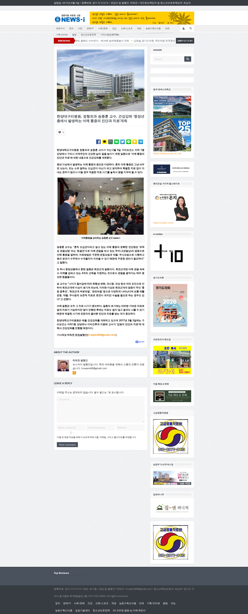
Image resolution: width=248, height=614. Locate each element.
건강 (114, 28)
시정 (80, 28)
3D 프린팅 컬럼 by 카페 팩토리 (129, 610)
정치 (71, 28)
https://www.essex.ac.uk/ (167, 153)
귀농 (173, 603)
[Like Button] (60, 132)
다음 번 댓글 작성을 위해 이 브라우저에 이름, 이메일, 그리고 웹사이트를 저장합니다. (96, 437)
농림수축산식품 (153, 28)
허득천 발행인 (80, 360)
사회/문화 (103, 28)
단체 (167, 28)
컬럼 (74, 34)
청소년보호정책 (88, 34)
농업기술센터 (82, 610)
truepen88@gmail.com (102, 334)
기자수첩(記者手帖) (109, 34)
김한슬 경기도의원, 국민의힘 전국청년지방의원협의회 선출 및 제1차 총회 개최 (146, 40)
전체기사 (60, 28)
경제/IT (90, 28)
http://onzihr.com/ (163, 222)
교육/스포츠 (126, 28)
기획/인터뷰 (62, 34)
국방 (139, 28)
